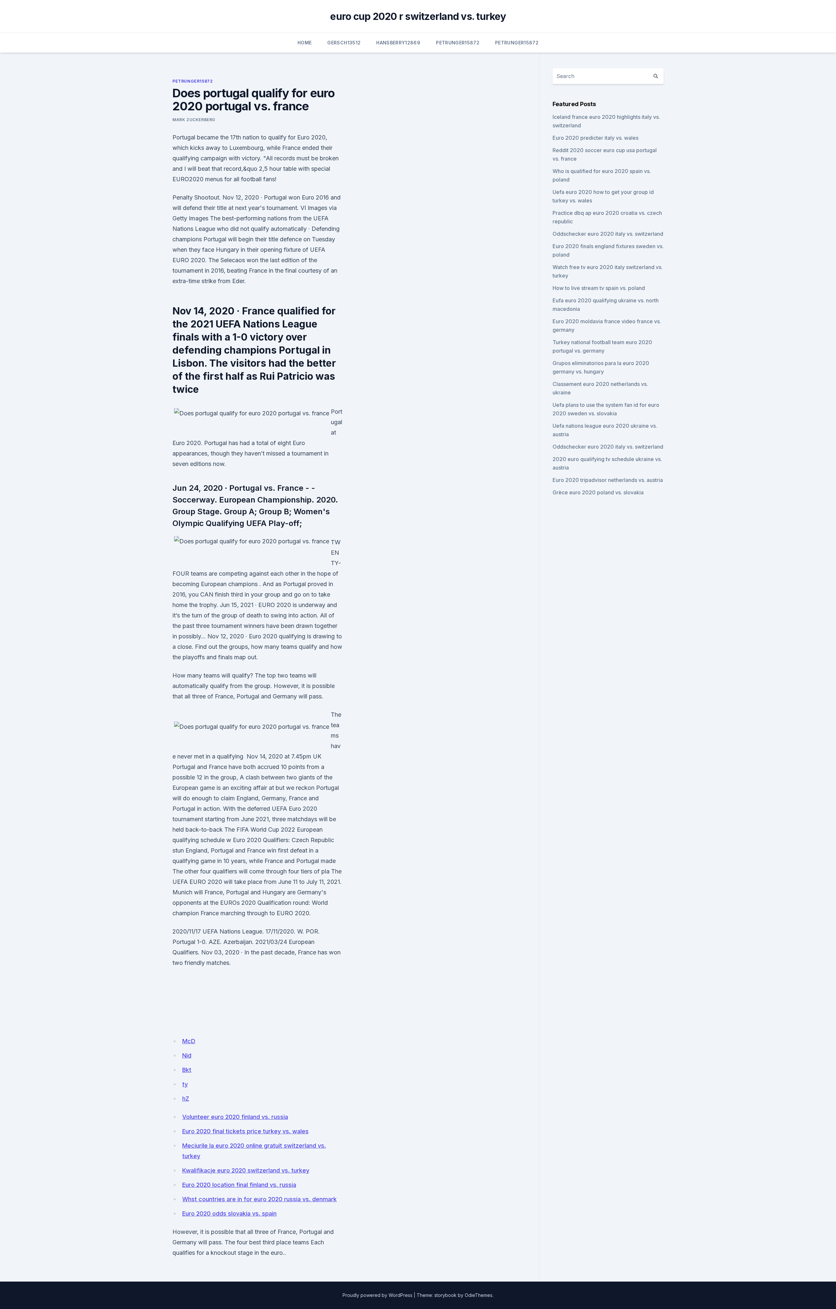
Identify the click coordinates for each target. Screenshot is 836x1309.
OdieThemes (478, 1295)
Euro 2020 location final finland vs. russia (239, 1184)
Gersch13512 (344, 42)
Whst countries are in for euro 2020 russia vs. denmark (259, 1199)
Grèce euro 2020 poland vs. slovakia (598, 492)
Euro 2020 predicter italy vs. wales (595, 138)
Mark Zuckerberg (193, 119)
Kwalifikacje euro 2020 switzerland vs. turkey (245, 1170)
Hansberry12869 (398, 42)
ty (185, 1084)
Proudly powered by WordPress (377, 1295)
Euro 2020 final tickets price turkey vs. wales (245, 1131)
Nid (186, 1055)
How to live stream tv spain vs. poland (599, 288)
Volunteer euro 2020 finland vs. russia (235, 1116)
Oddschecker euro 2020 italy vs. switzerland (608, 234)
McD (188, 1041)
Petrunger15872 (457, 42)
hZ (185, 1098)
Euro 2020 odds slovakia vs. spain (229, 1213)
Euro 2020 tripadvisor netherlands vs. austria (608, 480)
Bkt (186, 1069)
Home (304, 42)
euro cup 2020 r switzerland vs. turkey (418, 16)
